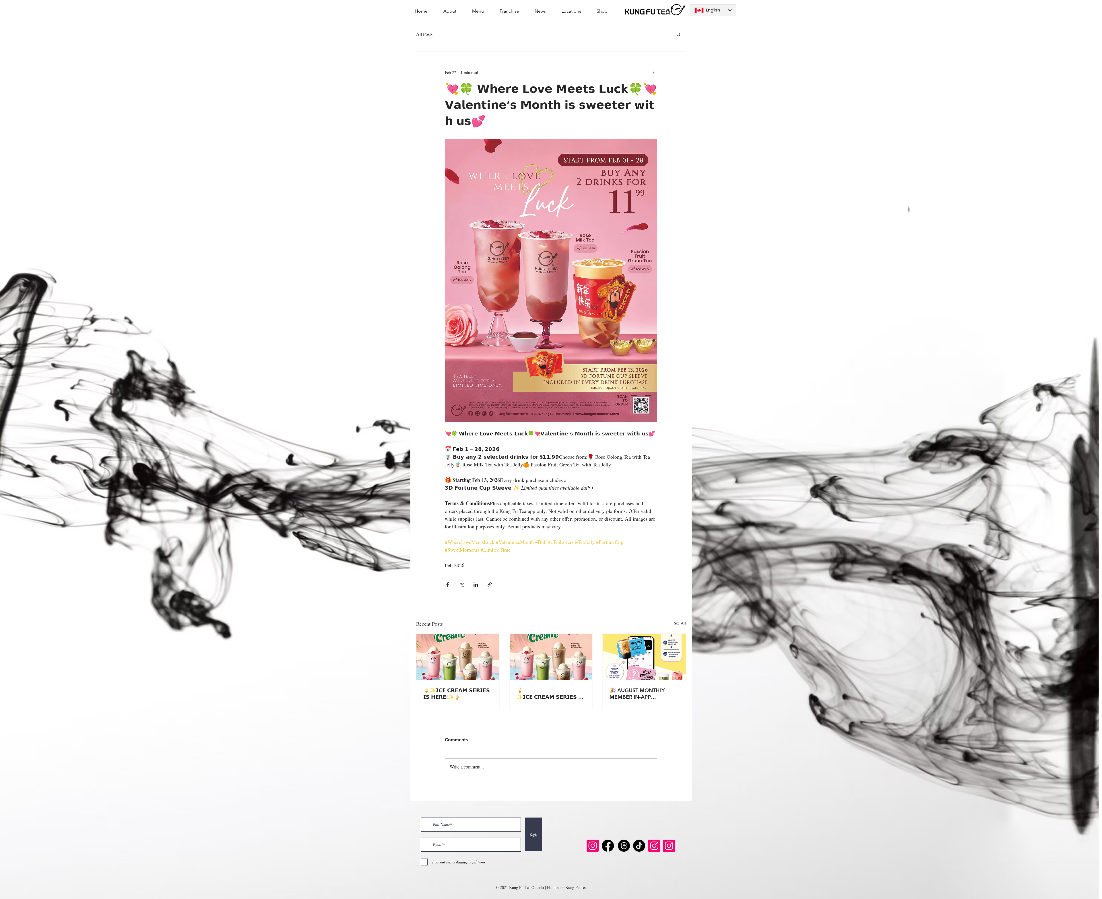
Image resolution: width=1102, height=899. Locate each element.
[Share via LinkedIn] (475, 584)
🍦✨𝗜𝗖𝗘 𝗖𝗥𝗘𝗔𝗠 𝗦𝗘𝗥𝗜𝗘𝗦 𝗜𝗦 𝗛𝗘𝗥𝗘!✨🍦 (456, 693)
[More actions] (653, 72)
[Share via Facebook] (447, 584)
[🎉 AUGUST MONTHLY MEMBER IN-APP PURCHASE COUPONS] (644, 657)
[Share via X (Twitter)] (461, 584)
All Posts (424, 34)
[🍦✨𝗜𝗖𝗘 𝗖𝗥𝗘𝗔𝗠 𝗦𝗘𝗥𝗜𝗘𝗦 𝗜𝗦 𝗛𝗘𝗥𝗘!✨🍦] (457, 657)
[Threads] (624, 846)
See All (680, 623)
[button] (678, 34)
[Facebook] (608, 846)
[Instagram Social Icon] (593, 846)
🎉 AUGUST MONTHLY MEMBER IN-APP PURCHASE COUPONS (637, 693)
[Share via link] (489, 584)
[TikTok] (639, 846)
